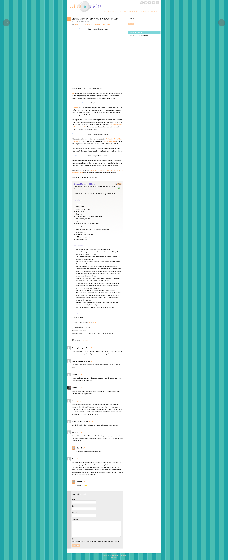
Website (74, 513)
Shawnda (79, 448)
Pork (91, 24)
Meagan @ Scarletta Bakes (81, 361)
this (89, 322)
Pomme (74, 374)
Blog (120, 11)
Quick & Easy (96, 24)
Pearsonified (115, 555)
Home (104, 11)
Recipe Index (112, 11)
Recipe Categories (134, 35)
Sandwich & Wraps (105, 24)
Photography (133, 11)
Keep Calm (75, 108)
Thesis (124, 555)
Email (74, 506)
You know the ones (110, 141)
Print (119, 184)
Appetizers (77, 24)
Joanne (74, 388)
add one (85, 340)
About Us (154, 11)
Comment (75, 519)
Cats (73, 93)
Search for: (131, 18)
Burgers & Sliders (85, 24)
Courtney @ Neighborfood (80, 348)
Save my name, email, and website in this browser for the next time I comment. (96, 541)
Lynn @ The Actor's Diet (80, 421)
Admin (114, 557)
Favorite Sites (144, 11)
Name (74, 499)
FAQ (125, 11)
